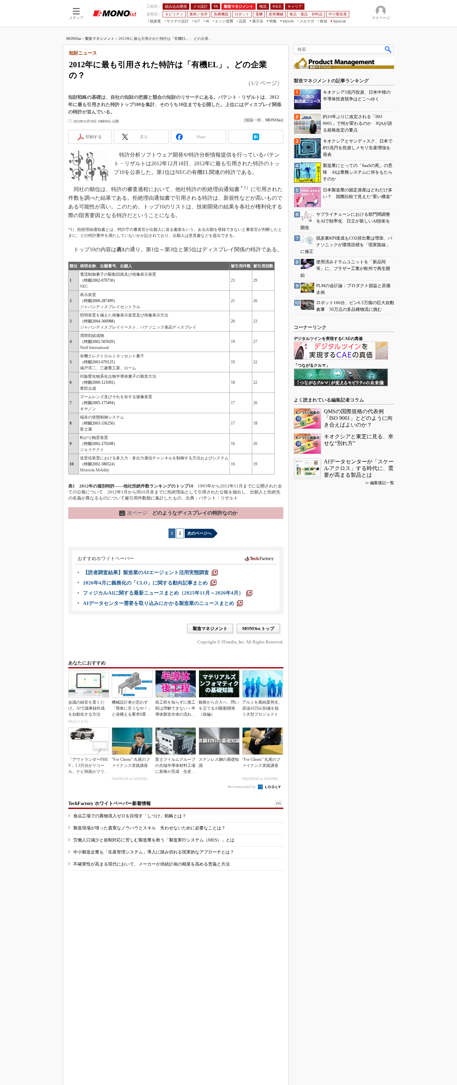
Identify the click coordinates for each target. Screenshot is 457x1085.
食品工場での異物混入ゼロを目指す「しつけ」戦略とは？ (129, 815)
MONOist (73, 38)
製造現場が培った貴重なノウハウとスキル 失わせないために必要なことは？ (149, 827)
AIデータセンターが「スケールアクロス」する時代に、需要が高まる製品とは (359, 468)
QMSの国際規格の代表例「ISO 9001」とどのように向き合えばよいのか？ (358, 418)
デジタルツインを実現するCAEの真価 (328, 338)
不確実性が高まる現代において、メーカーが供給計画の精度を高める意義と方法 (151, 864)
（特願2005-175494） (98, 402)
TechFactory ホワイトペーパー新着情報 (109, 803)
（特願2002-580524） (98, 464)
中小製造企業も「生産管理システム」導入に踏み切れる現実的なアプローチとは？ (153, 851)
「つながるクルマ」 (312, 365)
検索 (388, 49)
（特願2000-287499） (98, 300)
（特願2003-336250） (98, 423)
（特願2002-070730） (98, 280)
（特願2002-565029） (98, 341)
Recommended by (242, 787)
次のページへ (199, 533)
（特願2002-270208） (98, 443)
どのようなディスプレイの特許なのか (179, 513)
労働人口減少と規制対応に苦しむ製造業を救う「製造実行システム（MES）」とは (154, 839)
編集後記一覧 (382, 482)
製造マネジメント (99, 38)
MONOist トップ (258, 628)
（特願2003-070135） (98, 362)
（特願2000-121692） (98, 382)
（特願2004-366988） (98, 321)
